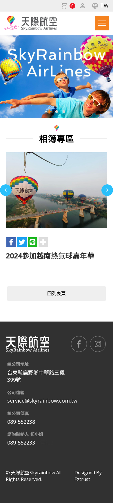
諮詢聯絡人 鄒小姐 (25, 434)
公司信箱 (16, 392)
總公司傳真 (18, 413)
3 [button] (64, 111)
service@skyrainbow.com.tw (42, 400)
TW (100, 6)
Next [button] (107, 190)
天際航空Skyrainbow (30, 23)
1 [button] (49, 111)
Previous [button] (6, 190)
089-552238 (21, 421)
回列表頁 (56, 293)
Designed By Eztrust (88, 475)
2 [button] (56, 111)
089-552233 (21, 442)
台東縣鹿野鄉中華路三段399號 (36, 376)
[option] (56, 190)
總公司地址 (18, 364)
